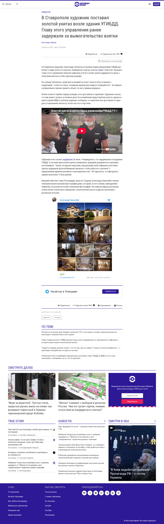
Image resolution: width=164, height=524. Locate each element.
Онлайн (48, 505)
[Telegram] (149, 4)
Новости (46, 12)
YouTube (48, 510)
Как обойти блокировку (17, 501)
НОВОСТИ (65, 421)
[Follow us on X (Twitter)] (90, 493)
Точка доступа (51, 492)
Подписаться (110, 291)
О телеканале (13, 492)
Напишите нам (14, 510)
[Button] (91, 54)
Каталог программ (15, 496)
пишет (101, 70)
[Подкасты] (118, 493)
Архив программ (14, 515)
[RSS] (112, 493)
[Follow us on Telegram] (107, 493)
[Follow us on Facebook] (84, 493)
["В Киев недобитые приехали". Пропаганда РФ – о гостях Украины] (132, 453)
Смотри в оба (119, 421)
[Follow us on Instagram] (101, 493)
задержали (68, 159)
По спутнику (50, 501)
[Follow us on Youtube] (95, 493)
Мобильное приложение (18, 505)
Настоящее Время (49, 42)
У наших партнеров (53, 496)
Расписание (50, 515)
